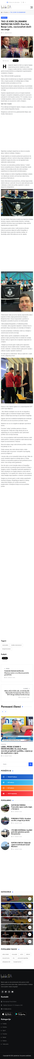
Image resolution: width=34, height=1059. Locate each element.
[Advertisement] (17, 133)
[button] (2, 711)
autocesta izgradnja (23, 958)
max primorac (6, 958)
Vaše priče (5, 1044)
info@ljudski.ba (7, 1009)
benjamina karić (6, 649)
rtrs (14, 958)
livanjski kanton (17, 962)
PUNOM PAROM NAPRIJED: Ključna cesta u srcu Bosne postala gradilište (16, 673)
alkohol (28, 954)
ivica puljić (14, 954)
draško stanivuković (16, 645)
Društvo (4, 17)
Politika (5, 1023)
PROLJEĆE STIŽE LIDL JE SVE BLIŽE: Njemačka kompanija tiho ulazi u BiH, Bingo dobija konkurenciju (17, 693)
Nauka (4, 1037)
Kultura (4, 1040)
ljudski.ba (16, 1055)
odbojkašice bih (6, 962)
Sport (4, 1030)
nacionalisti (5, 645)
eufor (21, 954)
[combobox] (10, 764)
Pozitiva (3, 744)
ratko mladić (5, 954)
